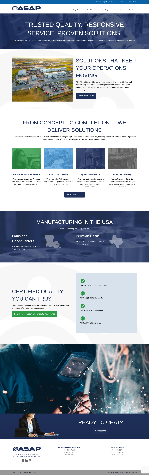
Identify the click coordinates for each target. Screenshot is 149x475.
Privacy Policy (27, 472)
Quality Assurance (109, 10)
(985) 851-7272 (69, 454)
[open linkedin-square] (26, 460)
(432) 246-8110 (117, 454)
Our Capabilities (86, 95)
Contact (132, 10)
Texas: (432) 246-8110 (128, 2)
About (67, 10)
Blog (19, 472)
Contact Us (100, 430)
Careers (123, 10)
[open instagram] (30, 460)
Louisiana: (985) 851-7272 (106, 2)
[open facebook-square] (23, 460)
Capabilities (78, 10)
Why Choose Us (92, 10)
